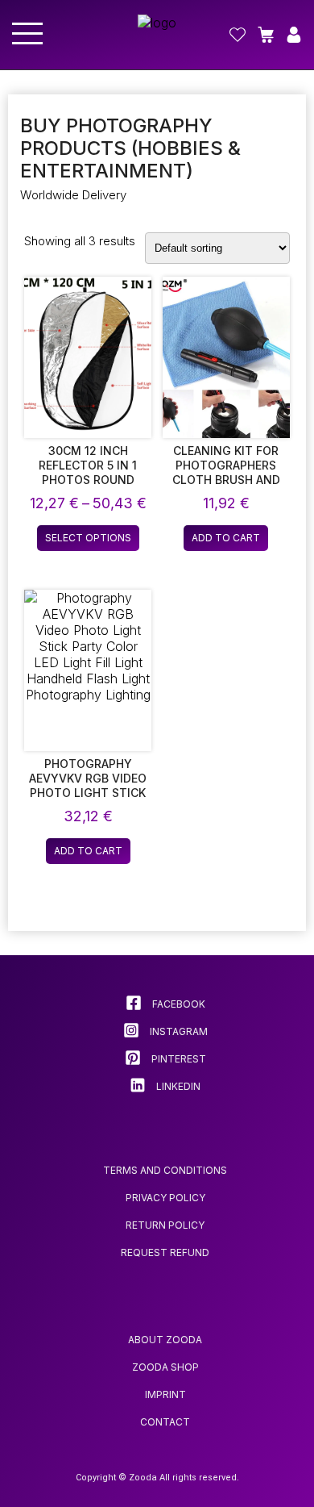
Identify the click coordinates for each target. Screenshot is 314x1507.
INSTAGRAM (177, 1031)
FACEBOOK (177, 1004)
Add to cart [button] (226, 538)
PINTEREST (177, 1059)
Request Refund (165, 1252)
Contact (165, 1422)
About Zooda (165, 1340)
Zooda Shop (165, 1367)
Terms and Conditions (165, 1170)
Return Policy (165, 1225)
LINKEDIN (177, 1086)
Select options (88, 538)
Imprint (165, 1394)
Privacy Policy (165, 1198)
